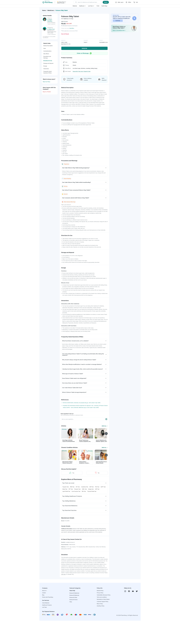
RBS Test (72, 486)
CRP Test (97, 489)
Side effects (46, 53)
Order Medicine (45, 602)
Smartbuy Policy (100, 605)
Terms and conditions (102, 597)
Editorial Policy (100, 590)
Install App (118, 20)
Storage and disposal (48, 63)
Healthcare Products (47, 605)
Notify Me (84, 48)
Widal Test (64, 489)
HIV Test (78, 486)
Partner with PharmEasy (47, 597)
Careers (44, 592)
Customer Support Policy (102, 601)
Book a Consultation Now (119, 30)
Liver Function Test (76, 491)
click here (63, 574)
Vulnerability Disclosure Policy (103, 595)
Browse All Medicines (74, 593)
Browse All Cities (73, 597)
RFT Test (71, 489)
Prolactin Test (77, 489)
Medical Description (48, 45)
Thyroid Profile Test (91, 491)
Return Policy (100, 603)
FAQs (71, 601)
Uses (44, 48)
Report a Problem (47, 91)
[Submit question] (106, 419)
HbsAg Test (91, 489)
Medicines (50, 10)
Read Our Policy (46, 81)
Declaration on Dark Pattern (103, 599)
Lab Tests (90, 5)
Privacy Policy (100, 592)
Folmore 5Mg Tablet (62, 10)
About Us (44, 590)
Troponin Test (65, 486)
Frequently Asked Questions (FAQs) (47, 72)
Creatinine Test (84, 486)
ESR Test (92, 486)
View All (104, 426)
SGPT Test (103, 486)
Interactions (46, 68)
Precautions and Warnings (47, 57)
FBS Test (84, 491)
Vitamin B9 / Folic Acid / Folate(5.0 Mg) (81, 71)
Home (44, 10)
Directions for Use (47, 60)
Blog (43, 595)
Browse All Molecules (74, 595)
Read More (72, 28)
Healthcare (81, 5)
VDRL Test (84, 489)
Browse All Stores (73, 599)
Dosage (45, 66)
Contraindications (47, 51)
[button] (91, 2)
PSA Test (97, 486)
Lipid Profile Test (66, 491)
